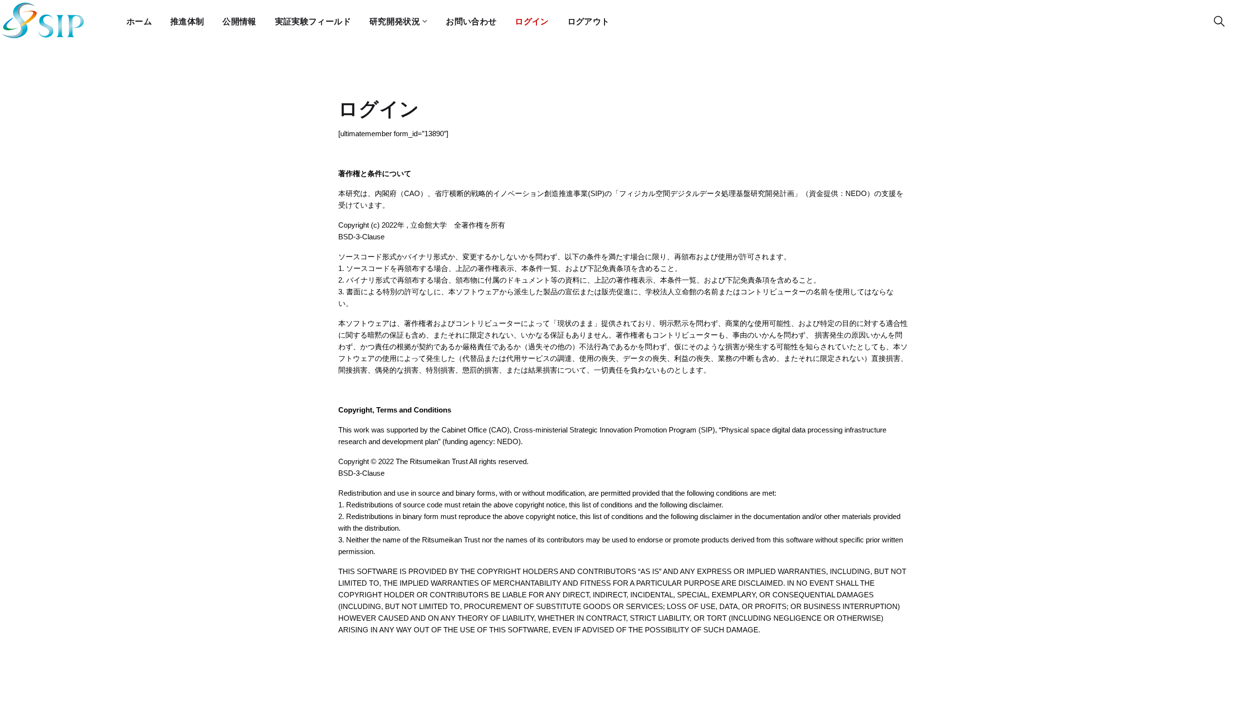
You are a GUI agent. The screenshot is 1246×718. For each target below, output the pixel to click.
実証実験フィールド (313, 22)
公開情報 (239, 22)
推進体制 (187, 22)
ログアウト (589, 22)
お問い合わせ (471, 22)
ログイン (532, 22)
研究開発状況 (394, 22)
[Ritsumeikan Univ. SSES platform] (44, 22)
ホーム (139, 22)
